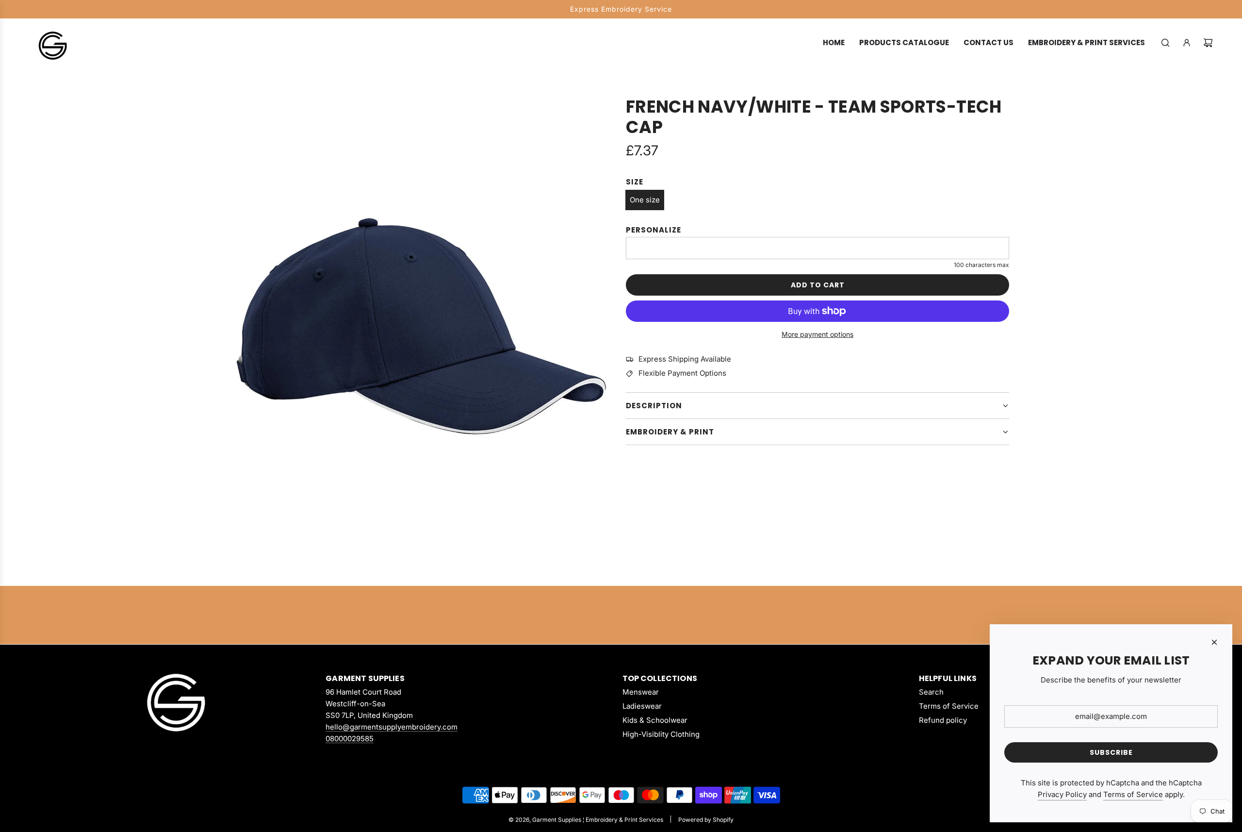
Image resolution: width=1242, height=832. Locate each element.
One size (645, 199)
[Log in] (1186, 42)
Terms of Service (1133, 794)
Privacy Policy (1062, 794)
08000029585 (350, 738)
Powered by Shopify (706, 819)
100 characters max (981, 264)
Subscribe (1111, 752)
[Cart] (1208, 42)
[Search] (1165, 42)
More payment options (817, 334)
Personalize (653, 230)
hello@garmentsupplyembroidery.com (392, 727)
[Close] (1214, 642)
